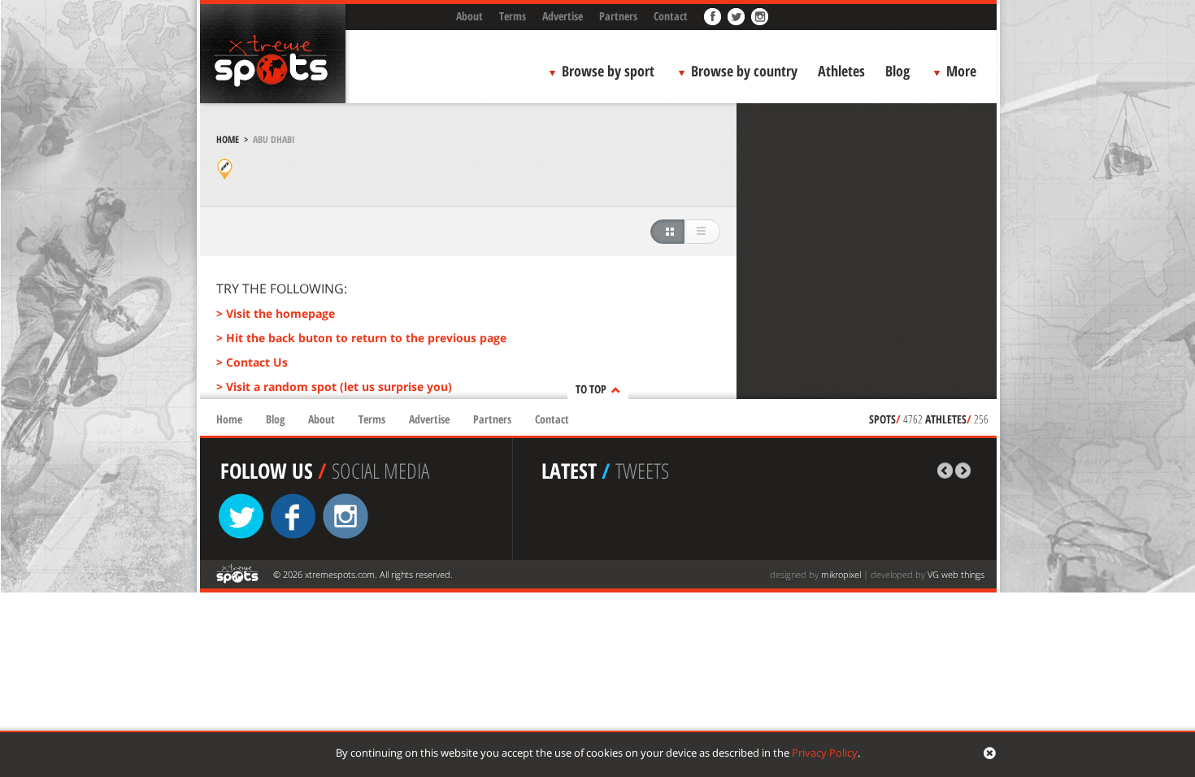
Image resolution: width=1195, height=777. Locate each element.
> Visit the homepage (275, 313)
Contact (671, 16)
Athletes (841, 70)
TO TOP (591, 389)
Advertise (562, 16)
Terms (512, 16)
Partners (618, 16)
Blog (897, 70)
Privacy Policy (825, 752)
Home (227, 139)
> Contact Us (252, 362)
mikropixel (841, 574)
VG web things (956, 574)
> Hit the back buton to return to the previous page (361, 337)
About (469, 16)
